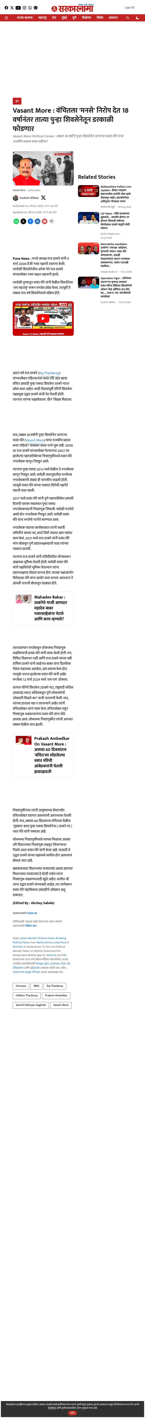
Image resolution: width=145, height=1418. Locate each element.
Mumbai (18, 946)
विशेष (100, 18)
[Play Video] (43, 318)
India (56, 942)
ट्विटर (47, 963)
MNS (36, 986)
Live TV (129, 7)
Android (51, 955)
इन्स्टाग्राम (55, 963)
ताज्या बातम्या (25, 18)
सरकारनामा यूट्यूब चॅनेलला (26, 972)
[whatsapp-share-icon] (16, 223)
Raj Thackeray (49, 373)
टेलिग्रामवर (18, 968)
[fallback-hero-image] (88, 191)
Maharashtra (44, 942)
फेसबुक (39, 963)
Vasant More (35, 440)
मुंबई (64, 18)
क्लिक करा (31, 926)
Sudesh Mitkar (29, 198)
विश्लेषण (86, 18)
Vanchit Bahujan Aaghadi (31, 1005)
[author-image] (15, 198)
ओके (72, 1413)
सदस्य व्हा (32, 913)
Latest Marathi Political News (37, 938)
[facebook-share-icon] (30, 223)
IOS (64, 955)
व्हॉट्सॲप (35, 968)
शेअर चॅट (65, 963)
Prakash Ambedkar (56, 995)
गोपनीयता (52, 1408)
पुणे (74, 18)
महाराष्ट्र (42, 18)
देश (54, 18)
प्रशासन (113, 18)
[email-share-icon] (44, 223)
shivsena (21, 986)
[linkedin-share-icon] (37, 223)
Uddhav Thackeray (27, 995)
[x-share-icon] (23, 223)
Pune (63, 942)
